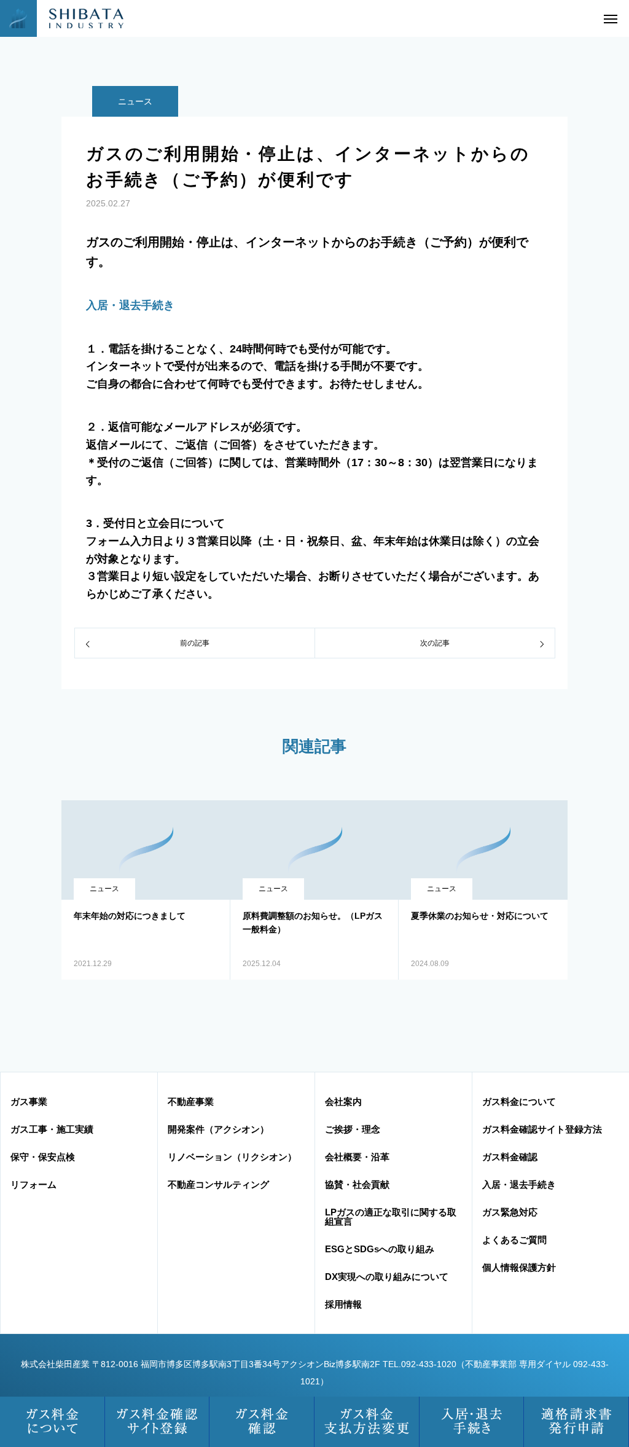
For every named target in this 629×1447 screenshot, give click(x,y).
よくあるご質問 (514, 1239)
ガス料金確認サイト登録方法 (542, 1129)
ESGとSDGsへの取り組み (379, 1249)
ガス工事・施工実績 (51, 1129)
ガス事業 (28, 1101)
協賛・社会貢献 (357, 1184)
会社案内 (343, 1101)
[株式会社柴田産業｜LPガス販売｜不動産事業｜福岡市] (77, 18)
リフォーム (33, 1184)
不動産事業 (191, 1101)
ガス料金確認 (509, 1156)
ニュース (135, 101)
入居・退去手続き (130, 305)
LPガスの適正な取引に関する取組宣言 (390, 1216)
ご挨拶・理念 (352, 1129)
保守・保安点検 (42, 1156)
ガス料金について (519, 1101)
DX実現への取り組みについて (386, 1276)
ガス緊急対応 (509, 1212)
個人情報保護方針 (519, 1267)
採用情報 (343, 1304)
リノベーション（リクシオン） (232, 1156)
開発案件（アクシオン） (218, 1129)
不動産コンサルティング (218, 1184)
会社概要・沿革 (357, 1156)
